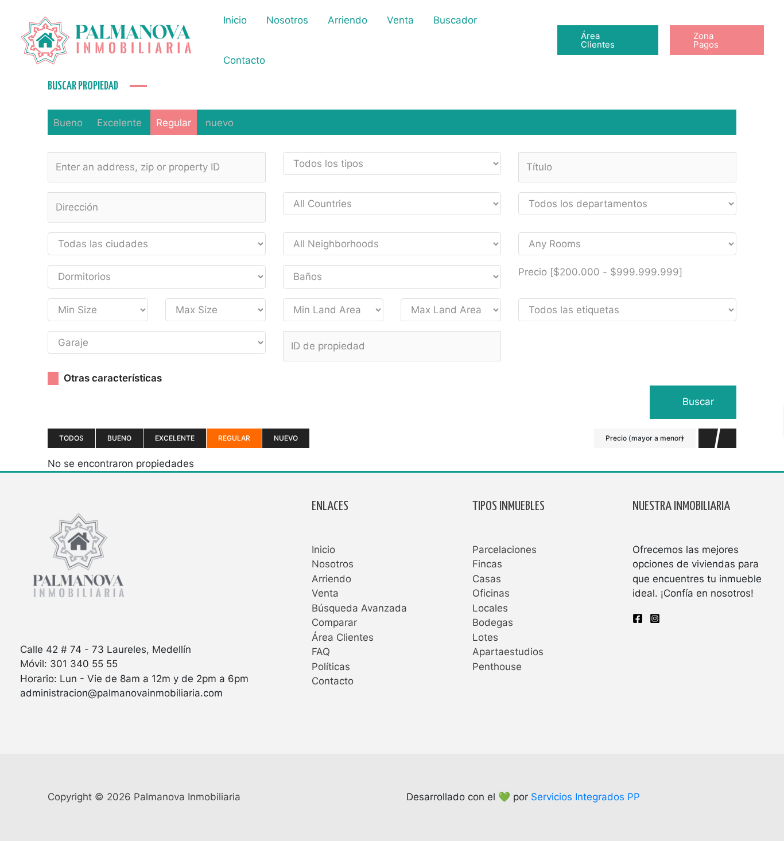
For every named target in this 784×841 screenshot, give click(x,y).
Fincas (487, 564)
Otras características (111, 378)
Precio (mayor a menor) (645, 438)
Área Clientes (343, 637)
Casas (486, 579)
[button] (608, 40)
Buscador (455, 20)
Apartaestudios (508, 651)
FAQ (321, 651)
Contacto (244, 60)
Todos (71, 438)
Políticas (331, 666)
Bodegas (492, 622)
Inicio (235, 20)
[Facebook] (637, 618)
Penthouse (497, 666)
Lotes (485, 637)
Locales (490, 608)
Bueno (68, 123)
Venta (400, 20)
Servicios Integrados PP (585, 797)
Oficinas (491, 593)
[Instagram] (655, 618)
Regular (173, 123)
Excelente (119, 123)
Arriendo (347, 20)
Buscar (697, 401)
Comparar (334, 622)
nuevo (219, 123)
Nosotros (287, 20)
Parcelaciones (504, 549)
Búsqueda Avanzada (359, 608)
